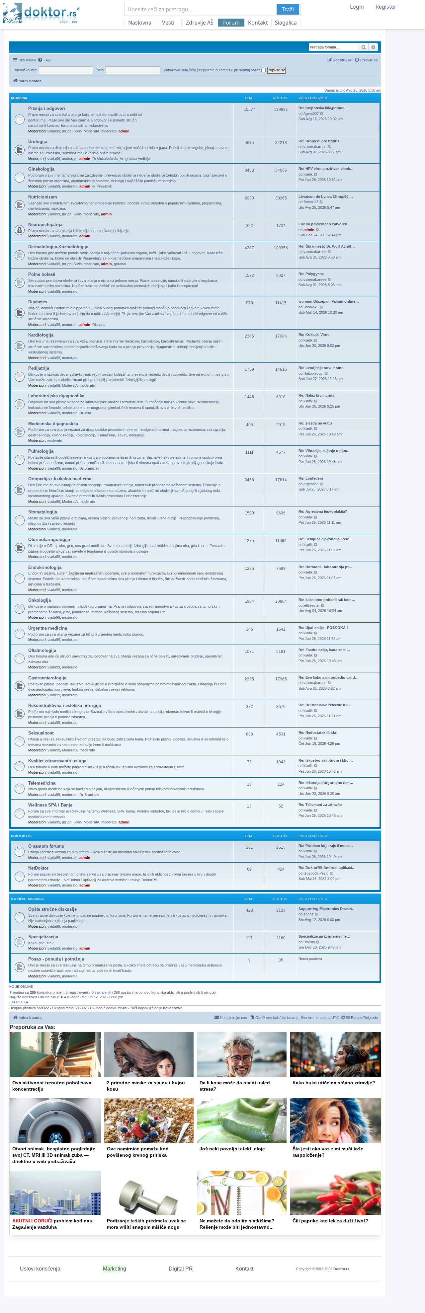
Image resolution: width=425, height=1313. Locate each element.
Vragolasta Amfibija (135, 159)
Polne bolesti (41, 274)
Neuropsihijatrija (45, 224)
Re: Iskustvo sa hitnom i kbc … (325, 760)
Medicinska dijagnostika (53, 423)
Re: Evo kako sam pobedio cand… (328, 677)
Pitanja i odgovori (46, 108)
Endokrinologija (44, 567)
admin (124, 131)
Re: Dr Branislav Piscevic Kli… (324, 705)
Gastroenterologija (47, 677)
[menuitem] (44, 60)
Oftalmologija (42, 650)
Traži (288, 9)
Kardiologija (40, 335)
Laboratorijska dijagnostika (56, 395)
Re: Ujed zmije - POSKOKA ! (323, 628)
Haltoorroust (313, 373)
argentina (310, 484)
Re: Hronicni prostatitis (318, 141)
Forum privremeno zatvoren (322, 224)
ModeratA (91, 131)
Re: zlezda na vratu (315, 423)
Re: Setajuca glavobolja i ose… (325, 539)
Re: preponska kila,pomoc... (322, 108)
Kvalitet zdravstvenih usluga (57, 760)
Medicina (19, 98)
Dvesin (309, 942)
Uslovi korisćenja (40, 1269)
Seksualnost (40, 733)
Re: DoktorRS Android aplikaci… (327, 868)
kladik (308, 174)
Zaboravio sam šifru (180, 70)
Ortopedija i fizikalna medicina (59, 478)
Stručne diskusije (28, 899)
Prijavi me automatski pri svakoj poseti (230, 70)
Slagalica (286, 22)
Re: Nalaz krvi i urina (316, 395)
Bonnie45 (310, 202)
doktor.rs (21, 836)
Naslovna (139, 22)
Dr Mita (85, 413)
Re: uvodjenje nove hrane (320, 368)
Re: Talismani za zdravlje (320, 805)
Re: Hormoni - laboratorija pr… (325, 567)
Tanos (308, 914)
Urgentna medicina (47, 628)
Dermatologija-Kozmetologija (58, 246)
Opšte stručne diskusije (52, 909)
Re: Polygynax (311, 274)
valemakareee (314, 147)
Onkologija (39, 600)
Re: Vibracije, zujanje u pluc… (324, 451)
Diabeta (98, 325)
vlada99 (53, 131)
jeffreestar (311, 605)
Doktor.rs (341, 1269)
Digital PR (181, 1269)
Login (357, 6)
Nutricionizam (42, 196)
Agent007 (311, 114)
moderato (109, 131)
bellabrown (173, 1008)
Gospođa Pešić (315, 873)
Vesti (168, 22)
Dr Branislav (89, 468)
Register (386, 6)
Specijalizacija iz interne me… (324, 936)
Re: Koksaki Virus (313, 335)
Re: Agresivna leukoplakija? (322, 511)
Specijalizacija (43, 936)
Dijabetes (37, 301)
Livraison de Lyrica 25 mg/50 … (325, 196)
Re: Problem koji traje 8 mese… (325, 846)
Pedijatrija (38, 368)
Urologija (37, 141)
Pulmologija (40, 451)
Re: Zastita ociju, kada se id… (324, 650)
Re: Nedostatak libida (317, 732)
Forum (231, 22)
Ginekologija (41, 169)
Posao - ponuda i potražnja (56, 959)
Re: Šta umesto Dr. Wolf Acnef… (326, 246)
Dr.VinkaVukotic (105, 159)
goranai (120, 264)
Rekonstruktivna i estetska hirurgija (64, 705)
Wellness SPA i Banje (50, 805)
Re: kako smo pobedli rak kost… (326, 600)
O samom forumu (46, 846)
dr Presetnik (102, 186)
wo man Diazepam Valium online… (328, 301)
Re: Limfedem (310, 478)
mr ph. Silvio (72, 131)
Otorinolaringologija (49, 539)
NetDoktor (38, 868)
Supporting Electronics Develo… (327, 909)
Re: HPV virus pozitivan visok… (326, 169)
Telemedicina (41, 783)
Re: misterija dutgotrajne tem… (325, 783)
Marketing (114, 1269)
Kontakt (258, 22)
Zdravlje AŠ (199, 22)
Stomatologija (42, 511)
